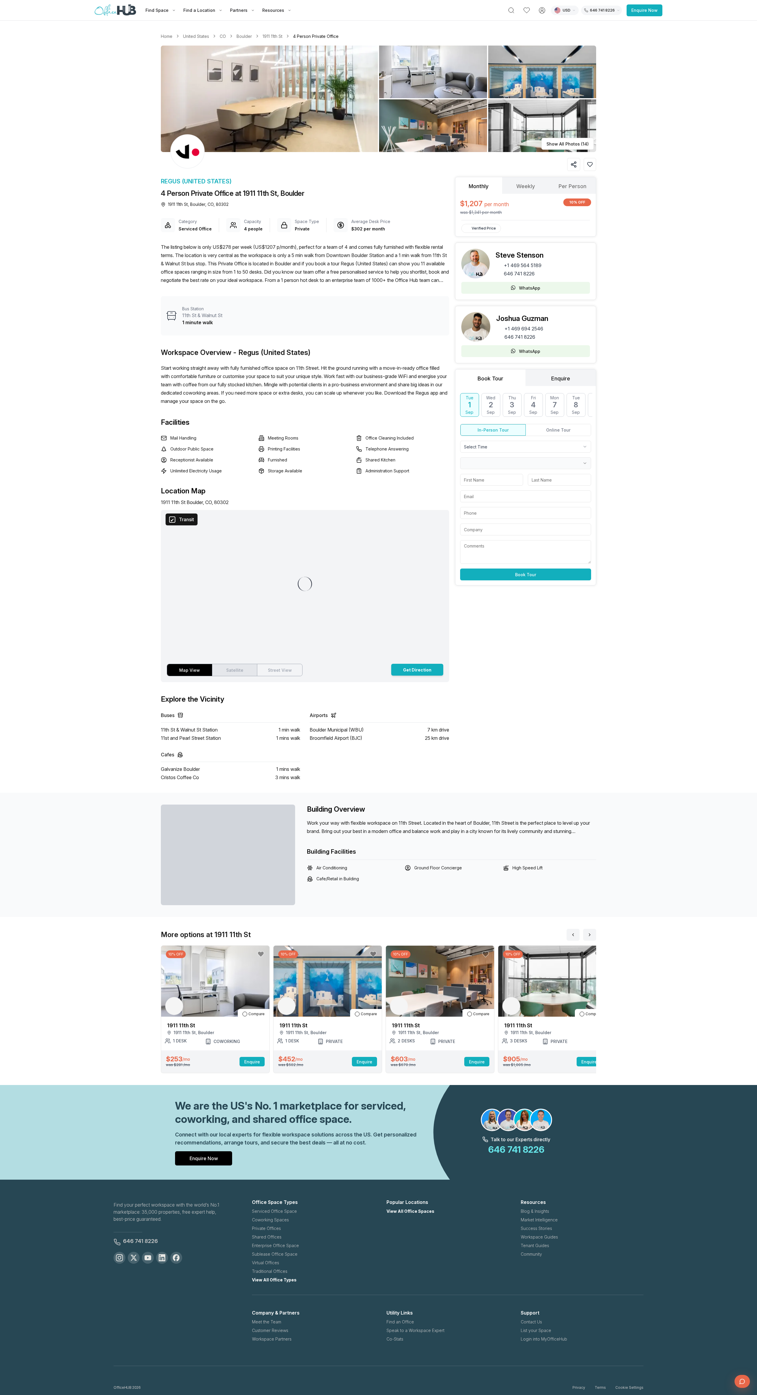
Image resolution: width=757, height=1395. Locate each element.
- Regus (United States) (271, 352)
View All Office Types (274, 1279)
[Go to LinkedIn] (162, 1258)
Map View (189, 670)
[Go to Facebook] (176, 1258)
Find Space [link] (157, 10)
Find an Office (400, 1321)
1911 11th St (272, 36)
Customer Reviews (270, 1330)
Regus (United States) (196, 181)
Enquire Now (644, 10)
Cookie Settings (629, 1387)
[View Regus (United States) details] (187, 151)
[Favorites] (526, 10)
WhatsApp (529, 287)
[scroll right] (589, 935)
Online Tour (558, 429)
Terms (600, 1387)
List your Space (536, 1330)
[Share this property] (573, 164)
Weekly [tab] (525, 186)
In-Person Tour (493, 429)
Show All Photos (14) (567, 143)
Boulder (244, 36)
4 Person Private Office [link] (316, 36)
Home (166, 36)
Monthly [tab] (479, 186)
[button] (378, 99)
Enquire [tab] (560, 378)
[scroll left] (573, 935)
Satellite (234, 670)
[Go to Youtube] (148, 1258)
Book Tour (525, 574)
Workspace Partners (272, 1338)
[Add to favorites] (590, 164)
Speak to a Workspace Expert (415, 1330)
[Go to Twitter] (134, 1258)
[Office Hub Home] (115, 10)
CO (223, 36)
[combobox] (525, 447)
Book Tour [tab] (490, 378)
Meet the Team (266, 1321)
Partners (239, 10)
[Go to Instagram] (119, 1258)
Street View (280, 670)
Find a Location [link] (199, 10)
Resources (273, 10)
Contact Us (531, 1321)
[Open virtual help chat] (742, 1381)
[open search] (511, 10)
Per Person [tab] (572, 186)
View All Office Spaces (410, 1211)
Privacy (578, 1387)
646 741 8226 (519, 274)
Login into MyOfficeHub (544, 1338)
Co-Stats (394, 1338)
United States (196, 36)
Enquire (252, 1061)
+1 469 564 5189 (522, 265)
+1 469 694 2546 (523, 329)
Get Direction (417, 669)
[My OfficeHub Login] (542, 10)
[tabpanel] (525, 207)
